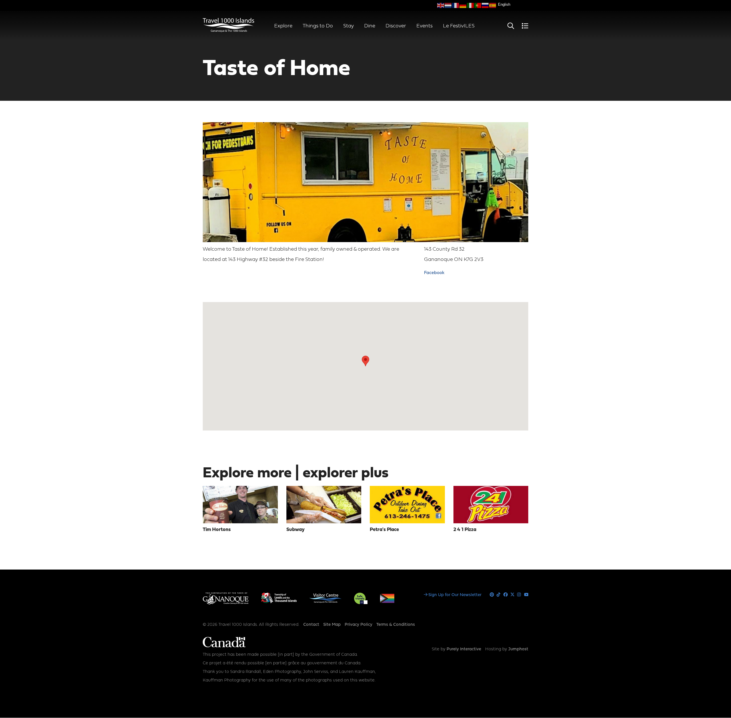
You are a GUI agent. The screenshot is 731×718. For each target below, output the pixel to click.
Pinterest (492, 594)
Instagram (519, 594)
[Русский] (485, 5)
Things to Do (318, 26)
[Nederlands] (448, 5)
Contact (311, 625)
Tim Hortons (217, 529)
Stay (348, 26)
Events (424, 26)
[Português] (478, 5)
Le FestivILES (459, 26)
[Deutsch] (463, 5)
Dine (369, 26)
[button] (365, 361)
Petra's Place (384, 529)
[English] (441, 5)
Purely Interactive (464, 649)
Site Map (332, 625)
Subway (295, 529)
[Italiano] (470, 5)
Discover (395, 26)
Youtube (526, 594)
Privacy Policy (358, 625)
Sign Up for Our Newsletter (454, 595)
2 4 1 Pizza (464, 529)
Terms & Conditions (395, 625)
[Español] (493, 5)
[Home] (228, 31)
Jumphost (518, 649)
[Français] (455, 5)
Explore (283, 26)
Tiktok (499, 594)
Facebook (434, 273)
